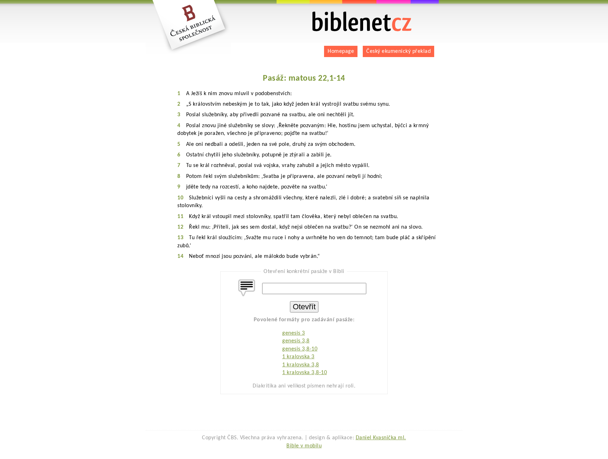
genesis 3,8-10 (299, 349)
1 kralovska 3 (298, 357)
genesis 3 (293, 333)
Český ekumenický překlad (398, 51)
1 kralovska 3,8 (300, 365)
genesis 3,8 (296, 341)
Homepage (341, 51)
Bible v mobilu (304, 446)
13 (180, 238)
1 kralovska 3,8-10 (304, 373)
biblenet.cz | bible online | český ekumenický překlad (353, 14)
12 (180, 227)
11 (180, 216)
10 (180, 198)
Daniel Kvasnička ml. (381, 438)
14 (180, 256)
